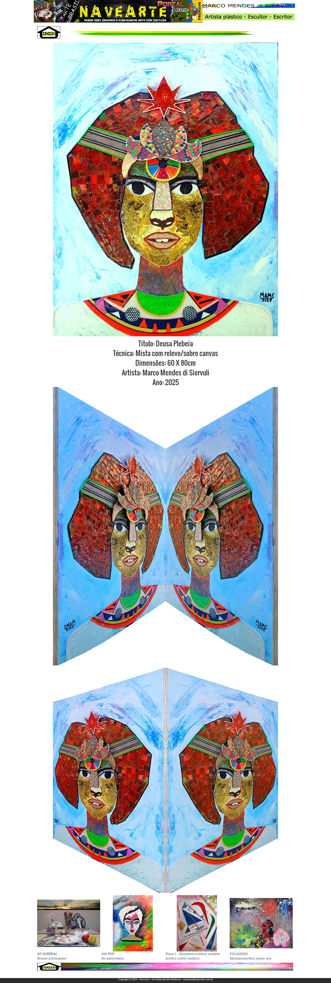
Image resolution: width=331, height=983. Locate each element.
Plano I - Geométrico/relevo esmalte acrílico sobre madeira (193, 955)
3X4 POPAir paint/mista (112, 955)
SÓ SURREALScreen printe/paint (51, 955)
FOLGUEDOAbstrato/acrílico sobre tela (250, 955)
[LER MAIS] (68, 923)
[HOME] (49, 32)
